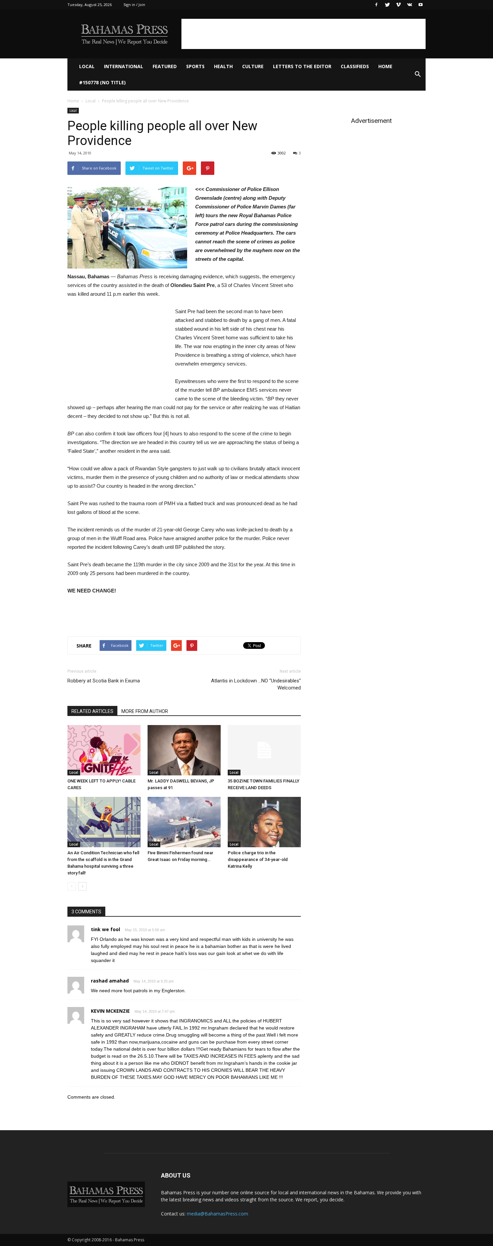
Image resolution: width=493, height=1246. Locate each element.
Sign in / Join (134, 4)
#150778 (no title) (102, 82)
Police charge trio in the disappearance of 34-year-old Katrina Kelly (258, 859)
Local (87, 66)
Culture (253, 66)
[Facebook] (376, 4)
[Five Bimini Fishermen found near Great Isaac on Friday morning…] (184, 822)
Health (223, 66)
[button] (417, 74)
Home (385, 66)
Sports (195, 66)
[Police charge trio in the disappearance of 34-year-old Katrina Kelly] (264, 822)
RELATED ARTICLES (92, 711)
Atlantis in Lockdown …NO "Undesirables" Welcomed (256, 684)
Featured (165, 66)
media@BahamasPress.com (217, 1213)
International (123, 66)
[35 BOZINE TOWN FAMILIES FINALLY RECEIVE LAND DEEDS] (264, 750)
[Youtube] (421, 4)
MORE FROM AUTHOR (144, 711)
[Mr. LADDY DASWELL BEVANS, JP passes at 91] (184, 750)
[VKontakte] (409, 4)
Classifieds (355, 66)
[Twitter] (387, 4)
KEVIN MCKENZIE (110, 1011)
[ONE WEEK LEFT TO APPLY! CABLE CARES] (104, 750)
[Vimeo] (398, 4)
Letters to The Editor (302, 66)
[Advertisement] (303, 34)
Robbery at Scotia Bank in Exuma (103, 681)
